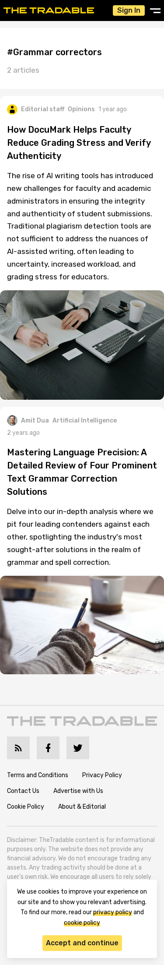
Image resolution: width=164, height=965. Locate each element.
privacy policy (112, 912)
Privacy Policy (102, 775)
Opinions (81, 109)
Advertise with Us (78, 791)
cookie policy (82, 922)
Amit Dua (35, 420)
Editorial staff (42, 109)
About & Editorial (82, 806)
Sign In (128, 10)
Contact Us (23, 791)
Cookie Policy (25, 806)
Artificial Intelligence (84, 420)
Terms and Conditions (37, 775)
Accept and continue (82, 943)
